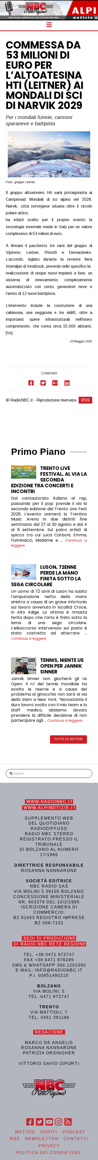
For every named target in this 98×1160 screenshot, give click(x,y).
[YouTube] (49, 1122)
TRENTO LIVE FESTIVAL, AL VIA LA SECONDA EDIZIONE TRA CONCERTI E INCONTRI (49, 480)
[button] (49, 25)
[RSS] (68, 1122)
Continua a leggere (28, 638)
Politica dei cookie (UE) (48, 1152)
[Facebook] (30, 1122)
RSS (85, 400)
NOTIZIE (25, 1132)
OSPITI (48, 1132)
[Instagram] (58, 1122)
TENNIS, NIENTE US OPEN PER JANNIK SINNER (62, 666)
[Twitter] (39, 1122)
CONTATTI (76, 1139)
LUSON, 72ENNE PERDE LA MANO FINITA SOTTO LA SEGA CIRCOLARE (46, 576)
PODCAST (74, 1132)
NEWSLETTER (42, 1139)
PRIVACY (49, 1146)
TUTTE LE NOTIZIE (68, 739)
